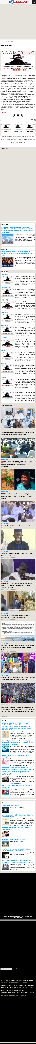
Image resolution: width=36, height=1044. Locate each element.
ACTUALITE (4, 136)
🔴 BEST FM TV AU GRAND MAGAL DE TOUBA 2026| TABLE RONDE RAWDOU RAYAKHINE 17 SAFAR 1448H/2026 (16, 585)
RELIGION (27, 136)
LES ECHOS (17, 990)
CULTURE (19, 138)
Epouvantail (5, 325)
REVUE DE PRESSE (14, 983)
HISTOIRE (21, 142)
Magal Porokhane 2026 (16, 841)
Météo (3, 350)
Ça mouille (6, 131)
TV (24, 142)
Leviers (3, 363)
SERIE (23, 136)
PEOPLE (3, 139)
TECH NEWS (32, 140)
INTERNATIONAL (31, 138)
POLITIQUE (9, 136)
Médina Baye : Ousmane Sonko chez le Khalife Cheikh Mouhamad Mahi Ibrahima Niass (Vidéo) (17, 433)
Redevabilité (5, 312)
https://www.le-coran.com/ (17, 807)
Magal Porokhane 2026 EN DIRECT (13, 839)
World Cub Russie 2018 (18, 139)
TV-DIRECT (7, 139)
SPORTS (14, 136)
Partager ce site (6, 969)
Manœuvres (5, 390)
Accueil (2, 41)
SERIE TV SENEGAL (28, 139)
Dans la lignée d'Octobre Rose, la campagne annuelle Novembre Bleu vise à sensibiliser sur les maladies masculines (17, 742)
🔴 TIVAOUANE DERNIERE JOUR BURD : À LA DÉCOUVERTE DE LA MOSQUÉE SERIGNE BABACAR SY (16, 464)
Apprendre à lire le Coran (10, 805)
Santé (18, 140)
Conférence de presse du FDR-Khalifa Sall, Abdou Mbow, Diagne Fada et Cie (16, 555)
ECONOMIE (8, 138)
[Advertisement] (18, 21)
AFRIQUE (27, 140)
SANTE (12, 139)
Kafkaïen (4, 377)
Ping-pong (30, 131)
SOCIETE (19, 136)
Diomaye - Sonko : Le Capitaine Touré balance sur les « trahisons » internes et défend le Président (18, 678)
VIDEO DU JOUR (14, 142)
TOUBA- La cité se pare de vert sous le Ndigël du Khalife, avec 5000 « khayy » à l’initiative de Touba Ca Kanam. (17, 496)
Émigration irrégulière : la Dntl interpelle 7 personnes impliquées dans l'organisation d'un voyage (16, 253)
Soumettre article (5, 999)
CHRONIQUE (9, 41)
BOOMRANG (24, 138)
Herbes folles (18, 131)
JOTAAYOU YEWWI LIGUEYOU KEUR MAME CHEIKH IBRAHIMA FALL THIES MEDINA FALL (17, 861)
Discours (4, 338)
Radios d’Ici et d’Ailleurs (11, 140)
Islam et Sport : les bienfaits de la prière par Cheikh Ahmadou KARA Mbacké (16, 850)
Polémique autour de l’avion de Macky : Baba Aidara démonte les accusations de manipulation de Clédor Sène (17, 647)
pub (5, 140)
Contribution (22, 140)
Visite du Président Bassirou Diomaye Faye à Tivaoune (17, 526)
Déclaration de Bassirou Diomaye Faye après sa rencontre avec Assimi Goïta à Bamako (15, 616)
